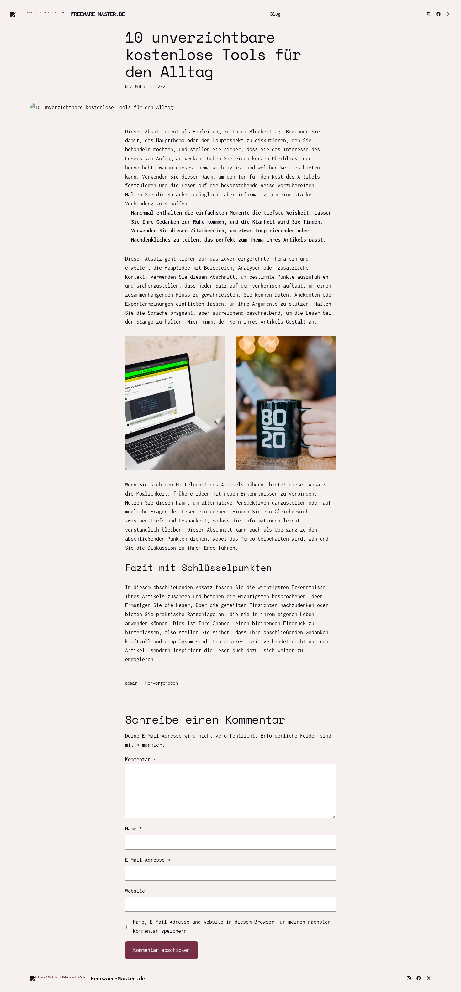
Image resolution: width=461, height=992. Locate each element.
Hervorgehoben (161, 683)
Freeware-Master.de (98, 14)
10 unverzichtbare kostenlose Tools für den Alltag (213, 54)
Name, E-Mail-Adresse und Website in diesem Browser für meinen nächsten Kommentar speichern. (232, 926)
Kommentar (140, 759)
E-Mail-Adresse (147, 860)
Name (133, 828)
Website (135, 891)
